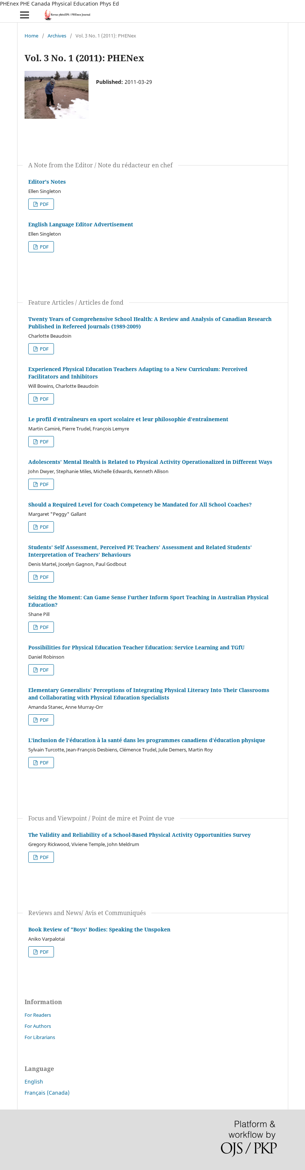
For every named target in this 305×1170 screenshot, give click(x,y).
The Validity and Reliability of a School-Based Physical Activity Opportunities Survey (139, 834)
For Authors (38, 1026)
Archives (57, 35)
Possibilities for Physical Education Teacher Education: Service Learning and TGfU (136, 647)
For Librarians (40, 1037)
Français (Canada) (47, 1092)
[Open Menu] (24, 14)
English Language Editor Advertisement (80, 224)
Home (31, 35)
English (34, 1081)
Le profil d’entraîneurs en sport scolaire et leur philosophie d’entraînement (128, 419)
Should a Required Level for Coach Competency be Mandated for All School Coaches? (140, 504)
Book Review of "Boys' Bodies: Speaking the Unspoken (99, 929)
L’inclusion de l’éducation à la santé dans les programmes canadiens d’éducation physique (146, 740)
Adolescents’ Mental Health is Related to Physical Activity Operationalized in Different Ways (150, 461)
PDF (44, 204)
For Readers (38, 1015)
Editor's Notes (47, 181)
